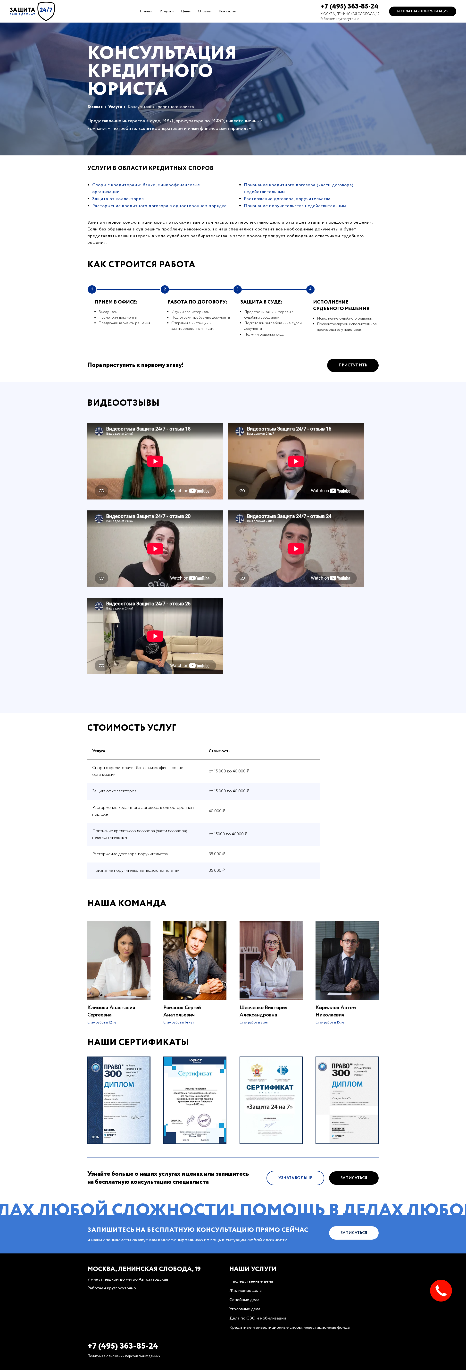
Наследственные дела (251, 1281)
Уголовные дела (244, 1309)
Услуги (165, 11)
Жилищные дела (245, 1290)
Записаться (354, 1178)
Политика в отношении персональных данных (123, 1356)
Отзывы (204, 11)
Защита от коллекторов (118, 199)
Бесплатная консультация (423, 11)
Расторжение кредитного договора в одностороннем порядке (159, 206)
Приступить (353, 365)
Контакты (227, 11)
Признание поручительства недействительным (295, 206)
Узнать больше (295, 1178)
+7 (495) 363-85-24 (349, 6)
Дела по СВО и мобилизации (257, 1318)
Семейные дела (244, 1300)
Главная (146, 11)
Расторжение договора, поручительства (287, 199)
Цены (186, 11)
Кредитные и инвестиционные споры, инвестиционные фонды (289, 1327)
